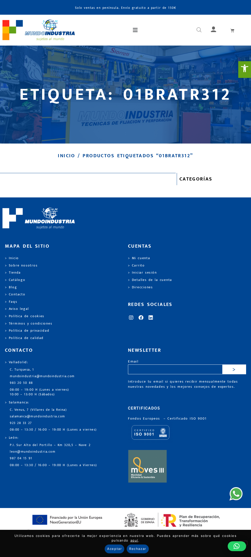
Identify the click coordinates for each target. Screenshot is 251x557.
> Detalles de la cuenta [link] (150, 280)
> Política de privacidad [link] (27, 331)
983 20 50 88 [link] (21, 383)
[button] (135, 30)
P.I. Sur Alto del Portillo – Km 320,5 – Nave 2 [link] (50, 445)
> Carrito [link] (136, 265)
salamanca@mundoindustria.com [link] (37, 416)
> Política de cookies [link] (24, 316)
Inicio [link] (66, 156)
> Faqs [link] (11, 302)
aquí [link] (134, 540)
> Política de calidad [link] (24, 338)
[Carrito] (232, 30)
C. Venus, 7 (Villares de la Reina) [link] (38, 409)
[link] (244, 69)
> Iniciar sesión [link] (142, 273)
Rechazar (137, 549)
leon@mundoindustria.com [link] (32, 451)
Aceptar (114, 549)
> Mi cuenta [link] (139, 258)
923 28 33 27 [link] (21, 423)
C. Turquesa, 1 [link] (22, 369)
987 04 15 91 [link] (21, 458)
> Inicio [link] (12, 258)
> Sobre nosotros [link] (21, 265)
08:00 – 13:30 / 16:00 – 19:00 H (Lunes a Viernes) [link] (53, 465)
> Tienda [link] (13, 273)
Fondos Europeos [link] (145, 419)
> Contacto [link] (15, 294)
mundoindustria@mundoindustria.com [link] (42, 376)
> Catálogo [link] (15, 280)
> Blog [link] (11, 287)
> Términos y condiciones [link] (28, 324)
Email (133, 361)
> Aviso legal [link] (17, 309)
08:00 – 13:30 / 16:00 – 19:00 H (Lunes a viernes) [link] (53, 429)
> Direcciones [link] (140, 287)
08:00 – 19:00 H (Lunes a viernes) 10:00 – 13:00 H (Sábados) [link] (39, 392)
